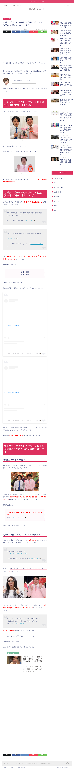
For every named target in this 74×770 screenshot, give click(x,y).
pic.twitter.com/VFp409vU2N (16, 553)
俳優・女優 (57, 192)
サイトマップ (17, 5)
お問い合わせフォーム (23, 768)
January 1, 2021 (28, 220)
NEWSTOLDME (37, 9)
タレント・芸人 (7, 19)
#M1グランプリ (11, 239)
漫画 (55, 205)
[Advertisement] (24, 48)
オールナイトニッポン (17, 623)
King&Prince (58, 178)
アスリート (57, 183)
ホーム (6, 5)
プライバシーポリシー (9, 768)
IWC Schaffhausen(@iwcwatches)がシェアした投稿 (24, 353)
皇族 (55, 210)
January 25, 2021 (34, 559)
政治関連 (56, 196)
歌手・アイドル (58, 201)
